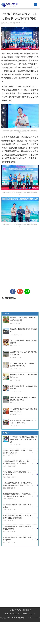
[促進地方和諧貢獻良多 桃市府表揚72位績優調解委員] (13, 291)
